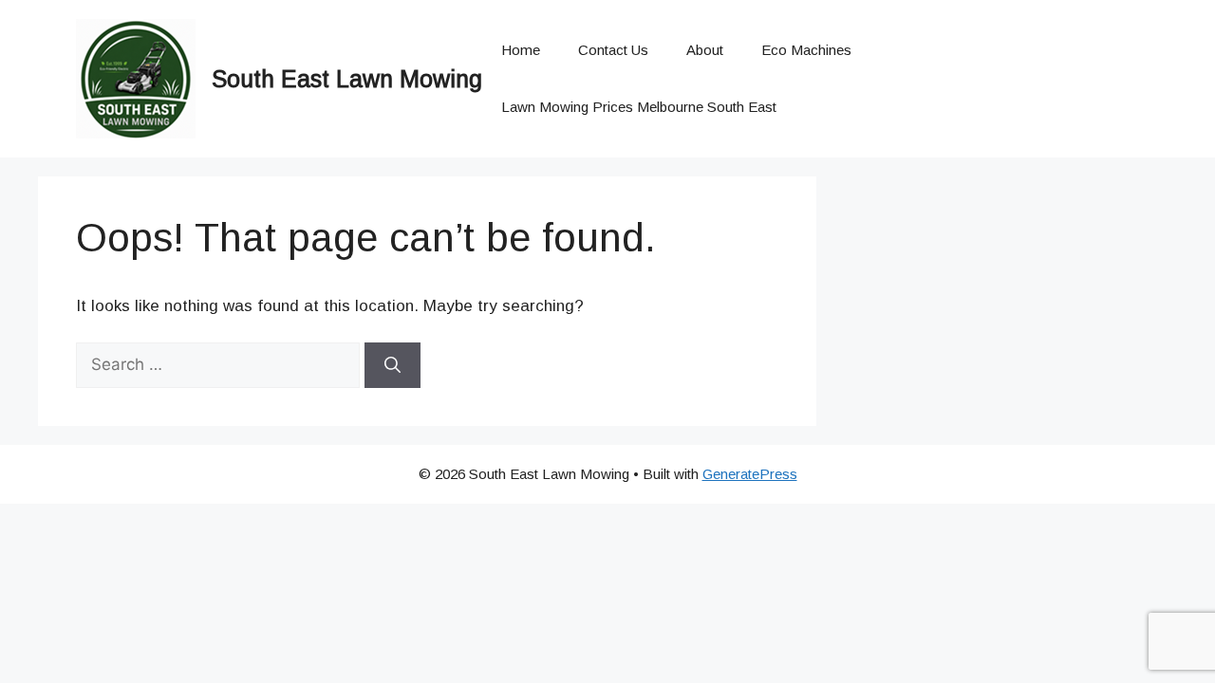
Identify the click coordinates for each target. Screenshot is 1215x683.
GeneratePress (749, 474)
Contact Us (613, 50)
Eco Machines (806, 50)
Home (520, 50)
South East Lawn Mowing (347, 78)
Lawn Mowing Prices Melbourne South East (638, 107)
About (704, 50)
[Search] (392, 365)
